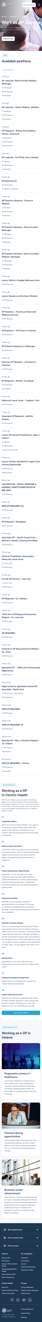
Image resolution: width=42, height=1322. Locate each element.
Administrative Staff (8, 1274)
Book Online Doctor (29, 5)
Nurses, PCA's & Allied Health (9, 1265)
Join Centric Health (21, 1013)
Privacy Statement (27, 1287)
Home (4, 17)
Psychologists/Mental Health (9, 1270)
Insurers (24, 1264)
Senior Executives (8, 1277)
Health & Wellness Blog (10, 1290)
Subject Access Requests (29, 1290)
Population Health (27, 1270)
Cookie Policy (25, 1293)
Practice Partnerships (28, 1267)
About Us (5, 1287)
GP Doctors (5, 1261)
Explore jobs (8, 39)
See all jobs (8, 70)
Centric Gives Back (8, 1293)
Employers (24, 1258)
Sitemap (24, 1317)
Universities (25, 1261)
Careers (13, 17)
